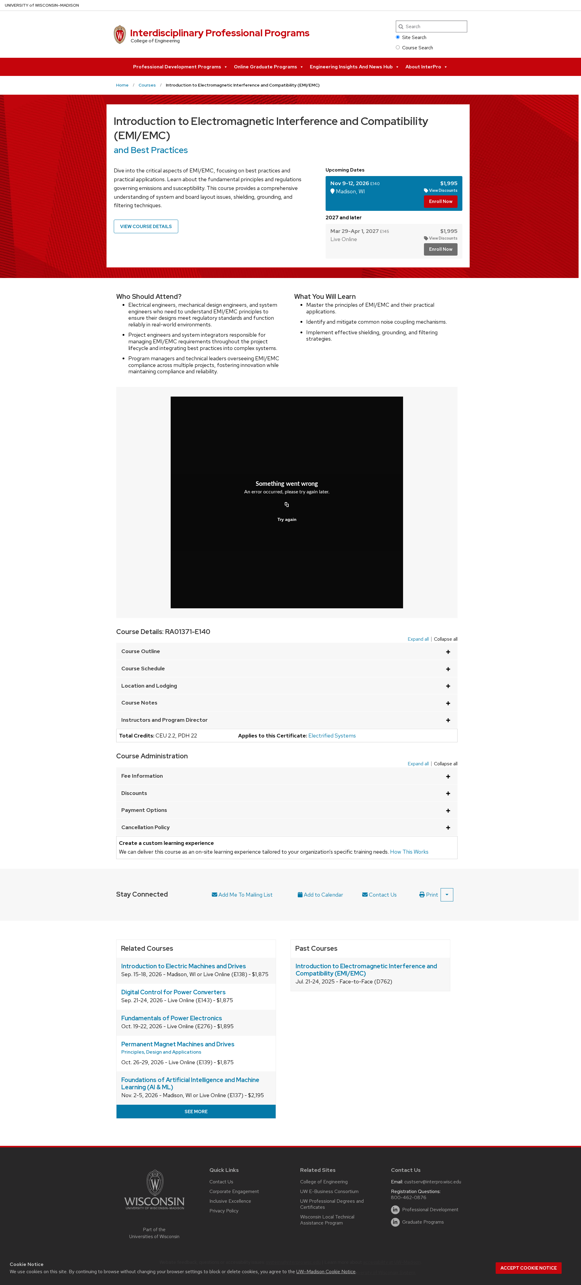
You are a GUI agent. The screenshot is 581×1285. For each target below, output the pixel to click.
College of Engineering (324, 1182)
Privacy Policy (223, 1211)
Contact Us (382, 894)
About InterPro (423, 67)
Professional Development (430, 1210)
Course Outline (140, 651)
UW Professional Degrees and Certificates (332, 1204)
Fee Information (142, 775)
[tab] (394, 193)
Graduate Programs (423, 1222)
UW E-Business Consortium (329, 1191)
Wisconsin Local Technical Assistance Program (327, 1220)
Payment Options (144, 809)
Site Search (414, 37)
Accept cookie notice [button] (529, 1268)
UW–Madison (42, 5)
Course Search (417, 47)
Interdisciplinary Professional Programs (220, 32)
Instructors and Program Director (164, 719)
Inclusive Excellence (230, 1201)
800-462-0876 (408, 1197)
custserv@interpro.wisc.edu (432, 1182)
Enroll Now (440, 201)
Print (431, 894)
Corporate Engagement (234, 1191)
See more (196, 1112)
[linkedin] (395, 1209)
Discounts (134, 793)
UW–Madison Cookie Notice (326, 1271)
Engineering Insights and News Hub (351, 67)
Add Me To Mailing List (245, 894)
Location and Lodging (149, 685)
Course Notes (139, 702)
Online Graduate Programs (265, 67)
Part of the (154, 1233)
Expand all (418, 639)
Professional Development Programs (177, 67)
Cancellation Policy (145, 827)
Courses (147, 85)
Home (122, 85)
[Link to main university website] (154, 1210)
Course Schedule (143, 668)
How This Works (409, 852)
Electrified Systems (332, 735)
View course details (146, 227)
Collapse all (446, 639)
